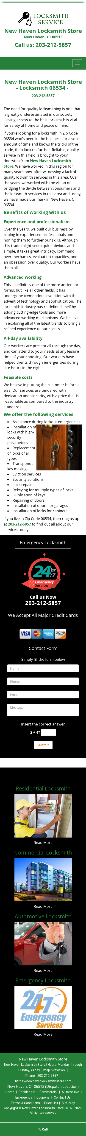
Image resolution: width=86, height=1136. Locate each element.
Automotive (70, 1092)
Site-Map (68, 1103)
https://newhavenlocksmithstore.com (43, 1081)
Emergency (23, 1097)
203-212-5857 (53, 44)
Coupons (43, 1097)
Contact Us (62, 1097)
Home (10, 1092)
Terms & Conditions (25, 1103)
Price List (51, 1103)
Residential (27, 1092)
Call (44, 1129)
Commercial (48, 1092)
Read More (43, 842)
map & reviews (54, 1070)
